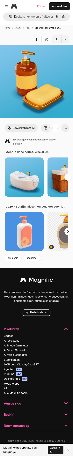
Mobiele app (11, 383)
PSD (28, 28)
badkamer (32, 258)
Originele (25, 52)
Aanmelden (59, 6)
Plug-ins (12, 374)
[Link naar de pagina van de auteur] (7, 142)
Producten (11, 329)
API (6, 388)
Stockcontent (12, 360)
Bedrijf (8, 414)
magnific (17, 143)
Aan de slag (12, 403)
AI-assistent (11, 340)
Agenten (12, 369)
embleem (13, 258)
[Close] (68, 450)
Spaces (8, 336)
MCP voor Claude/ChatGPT (21, 364)
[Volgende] (57, 128)
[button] (36, 312)
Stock (18, 28)
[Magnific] (36, 281)
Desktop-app (15, 378)
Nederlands (36, 312)
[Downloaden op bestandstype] (65, 39)
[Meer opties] (36, 39)
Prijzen (41, 6)
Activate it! (55, 449)
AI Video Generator (15, 350)
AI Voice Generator (15, 355)
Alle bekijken (40, 152)
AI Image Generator (16, 345)
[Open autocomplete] (8, 16)
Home (7, 28)
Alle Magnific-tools (15, 393)
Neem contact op (16, 426)
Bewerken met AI (23, 128)
